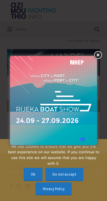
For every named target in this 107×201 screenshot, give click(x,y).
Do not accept (64, 174)
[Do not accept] (100, 170)
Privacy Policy (53, 189)
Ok (33, 174)
